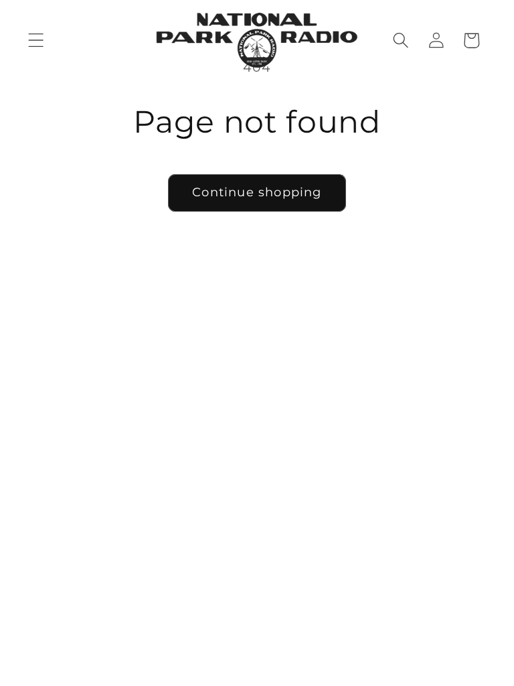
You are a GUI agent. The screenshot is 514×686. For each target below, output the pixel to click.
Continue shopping (256, 192)
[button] (36, 40)
